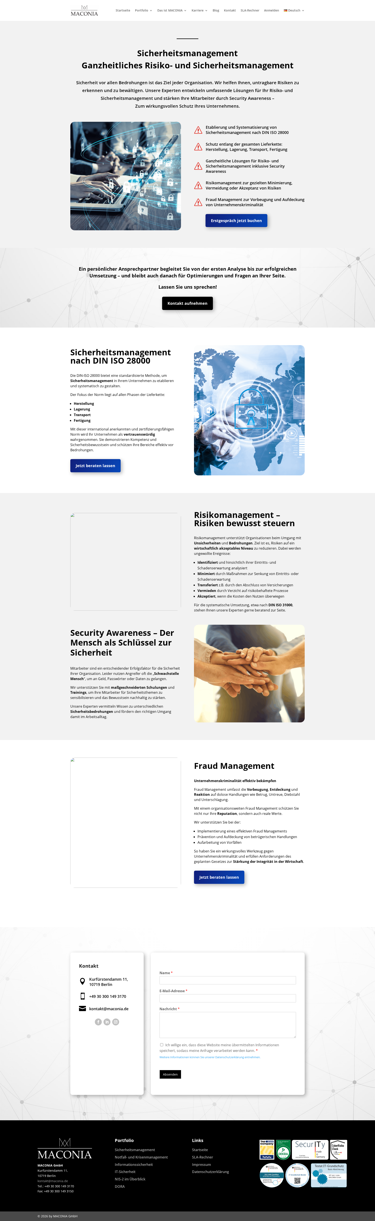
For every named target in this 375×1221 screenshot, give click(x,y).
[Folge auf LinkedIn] (107, 1021)
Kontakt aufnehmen (187, 303)
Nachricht (170, 1009)
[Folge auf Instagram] (115, 1021)
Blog (216, 10)
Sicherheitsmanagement (135, 1149)
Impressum (201, 1164)
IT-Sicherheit (125, 1171)
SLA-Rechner (250, 10)
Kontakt (230, 10)
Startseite (123, 10)
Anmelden (271, 10)
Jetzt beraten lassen (95, 465)
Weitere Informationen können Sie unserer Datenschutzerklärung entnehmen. (210, 1057)
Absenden (170, 1074)
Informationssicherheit (134, 1164)
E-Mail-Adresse (174, 991)
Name (166, 973)
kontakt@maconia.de (108, 1008)
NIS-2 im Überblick (130, 1179)
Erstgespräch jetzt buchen (236, 220)
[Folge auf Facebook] (98, 1021)
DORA (120, 1186)
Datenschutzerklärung (210, 1171)
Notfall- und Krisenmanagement (141, 1157)
